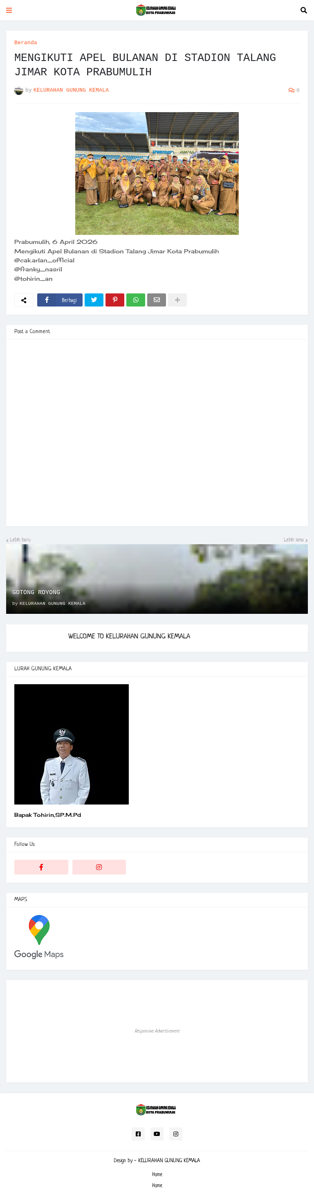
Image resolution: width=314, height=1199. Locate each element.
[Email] (156, 300)
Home (157, 1175)
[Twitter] (94, 300)
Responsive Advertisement (157, 1031)
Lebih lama (294, 540)
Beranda (25, 43)
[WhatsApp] (135, 300)
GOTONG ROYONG (36, 592)
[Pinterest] (114, 300)
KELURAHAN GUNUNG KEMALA (169, 1161)
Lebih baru (20, 540)
